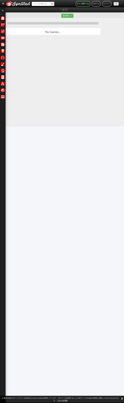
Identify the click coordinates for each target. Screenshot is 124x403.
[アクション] (2, 25)
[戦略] (2, 51)
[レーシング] (2, 38)
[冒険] (2, 31)
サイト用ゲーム (83, 4)
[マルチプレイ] (2, 83)
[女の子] (2, 64)
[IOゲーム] (2, 97)
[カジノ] (2, 77)
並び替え (66, 16)
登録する (96, 4)
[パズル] (2, 57)
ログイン (106, 4)
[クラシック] (2, 18)
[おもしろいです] (2, 90)
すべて (64, 10)
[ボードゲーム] (2, 70)
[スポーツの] (2, 44)
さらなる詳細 (62, 400)
